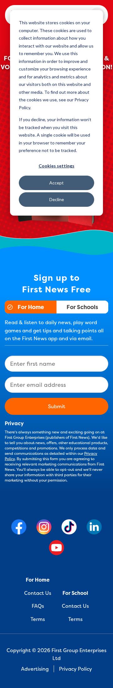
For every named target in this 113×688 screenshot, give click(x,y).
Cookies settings (56, 165)
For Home (31, 307)
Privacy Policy (75, 668)
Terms (37, 619)
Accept (56, 182)
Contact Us (37, 592)
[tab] (30, 307)
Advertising (35, 668)
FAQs (38, 605)
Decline (56, 199)
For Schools (82, 307)
